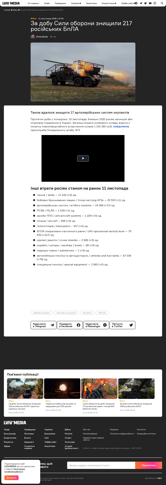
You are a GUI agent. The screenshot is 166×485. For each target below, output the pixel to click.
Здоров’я (29, 442)
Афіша (7, 446)
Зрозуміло (11, 478)
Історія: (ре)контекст (72, 447)
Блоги (27, 437)
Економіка (49, 433)
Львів (47, 3)
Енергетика (108, 3)
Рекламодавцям (90, 433)
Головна (7, 10)
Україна (75, 3)
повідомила (121, 126)
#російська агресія (66, 312)
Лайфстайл (127, 3)
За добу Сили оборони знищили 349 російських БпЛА (136, 404)
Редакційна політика (146, 433)
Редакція (114, 429)
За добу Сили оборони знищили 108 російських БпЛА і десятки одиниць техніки (25, 406)
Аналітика (91, 3)
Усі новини (33, 3)
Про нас (86, 429)
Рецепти (8, 442)
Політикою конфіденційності (14, 470)
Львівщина (60, 3)
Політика (29, 433)
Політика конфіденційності (122, 433)
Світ (46, 437)
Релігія (68, 433)
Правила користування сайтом (93, 439)
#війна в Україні (41, 312)
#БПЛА (102, 312)
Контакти (141, 429)
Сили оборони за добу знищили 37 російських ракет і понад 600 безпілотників (99, 406)
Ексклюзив (10, 433)
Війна (15, 10)
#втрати (87, 312)
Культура (70, 442)
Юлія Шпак (42, 36)
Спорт (68, 437)
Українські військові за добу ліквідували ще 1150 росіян (61, 404)
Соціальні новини (29, 447)
